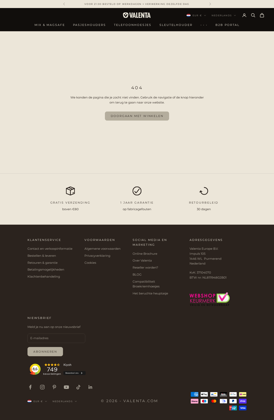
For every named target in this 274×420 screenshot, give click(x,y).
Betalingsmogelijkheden (45, 269)
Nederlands (222, 15)
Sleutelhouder (175, 25)
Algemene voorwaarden (102, 249)
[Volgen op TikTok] (78, 387)
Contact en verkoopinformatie (49, 249)
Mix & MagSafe (50, 25)
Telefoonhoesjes (132, 25)
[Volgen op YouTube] (66, 387)
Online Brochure (145, 254)
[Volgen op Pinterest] (54, 387)
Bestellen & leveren (41, 256)
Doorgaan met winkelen (137, 116)
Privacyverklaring (97, 256)
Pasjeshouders (89, 25)
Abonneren (45, 351)
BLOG (137, 274)
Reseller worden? (145, 267)
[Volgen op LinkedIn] (90, 387)
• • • (204, 25)
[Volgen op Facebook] (30, 387)
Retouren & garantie (42, 263)
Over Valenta (142, 260)
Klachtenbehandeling (43, 276)
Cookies (90, 263)
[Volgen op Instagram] (42, 387)
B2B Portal (227, 25)
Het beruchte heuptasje (150, 293)
